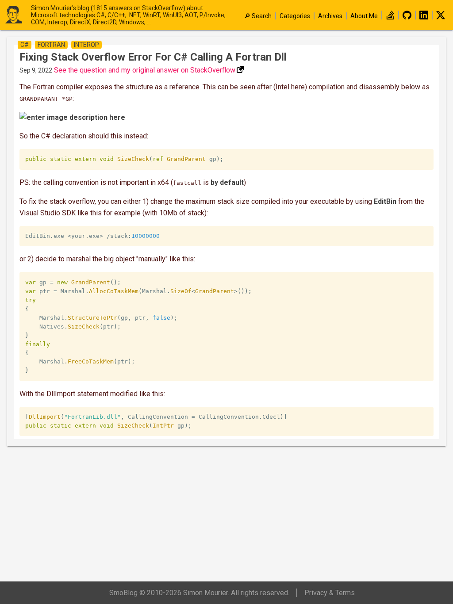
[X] (440, 17)
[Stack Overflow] (390, 17)
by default (227, 182)
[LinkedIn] (423, 17)
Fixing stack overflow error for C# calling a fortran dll (153, 57)
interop (86, 44)
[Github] (407, 17)
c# (24, 44)
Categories (295, 15)
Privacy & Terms (329, 593)
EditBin (385, 201)
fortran (51, 44)
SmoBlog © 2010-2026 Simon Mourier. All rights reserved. (199, 593)
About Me (364, 15)
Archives (330, 15)
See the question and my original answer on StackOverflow (144, 70)
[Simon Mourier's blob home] (17, 15)
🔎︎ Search (258, 15)
